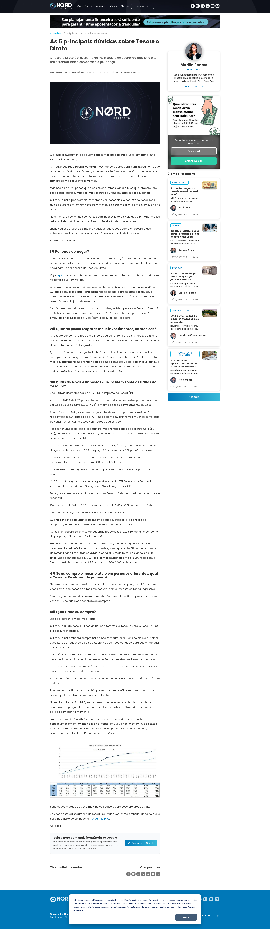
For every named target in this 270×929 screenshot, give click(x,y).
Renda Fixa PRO (99, 818)
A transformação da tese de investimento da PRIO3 (185, 191)
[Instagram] (198, 6)
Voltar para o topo (209, 915)
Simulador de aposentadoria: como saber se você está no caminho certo (183, 363)
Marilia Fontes (58, 72)
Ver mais (194, 396)
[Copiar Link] (158, 874)
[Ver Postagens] (193, 51)
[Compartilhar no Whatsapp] (143, 874)
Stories (125, 6)
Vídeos (113, 6)
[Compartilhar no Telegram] (148, 874)
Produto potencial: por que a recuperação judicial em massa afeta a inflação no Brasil (183, 276)
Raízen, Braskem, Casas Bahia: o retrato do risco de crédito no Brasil (184, 233)
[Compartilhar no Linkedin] (138, 874)
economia (177, 268)
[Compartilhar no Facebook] (128, 874)
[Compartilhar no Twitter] (133, 874)
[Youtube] (213, 6)
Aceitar (186, 917)
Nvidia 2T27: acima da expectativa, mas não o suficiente (184, 318)
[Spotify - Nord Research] (217, 899)
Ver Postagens (192, 86)
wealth (175, 225)
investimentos (179, 182)
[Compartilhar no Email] (153, 874)
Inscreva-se (142, 6)
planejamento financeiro (185, 354)
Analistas (101, 6)
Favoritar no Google (143, 843)
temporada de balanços (184, 310)
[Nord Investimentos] (61, 6)
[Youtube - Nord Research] (211, 899)
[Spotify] (217, 6)
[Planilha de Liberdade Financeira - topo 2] (135, 21)
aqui (59, 275)
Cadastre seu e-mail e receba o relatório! (193, 141)
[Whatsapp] (203, 6)
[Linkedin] (208, 6)
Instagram (193, 70)
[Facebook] (193, 6)
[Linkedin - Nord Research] (205, 899)
